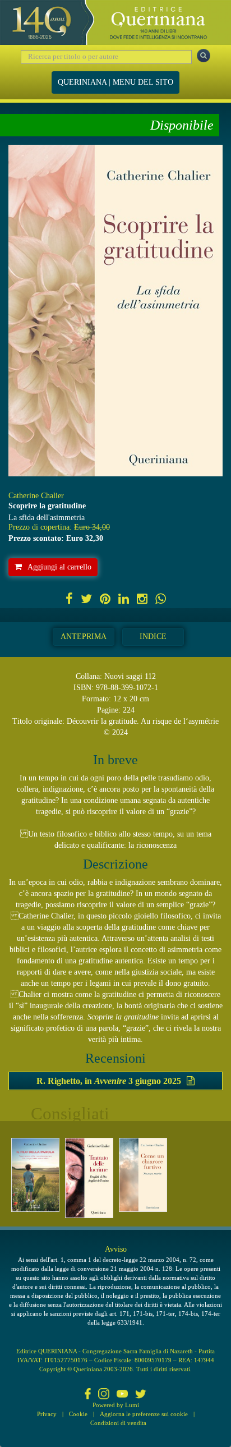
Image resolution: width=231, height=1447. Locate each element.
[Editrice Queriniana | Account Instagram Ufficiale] (103, 1394)
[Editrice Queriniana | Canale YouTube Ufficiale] (122, 1394)
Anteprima (84, 636)
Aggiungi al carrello (59, 567)
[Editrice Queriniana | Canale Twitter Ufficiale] (140, 1394)
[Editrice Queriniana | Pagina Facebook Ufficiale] (88, 1394)
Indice (153, 636)
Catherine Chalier (36, 495)
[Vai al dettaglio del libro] (35, 1175)
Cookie (78, 1414)
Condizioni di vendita (118, 1423)
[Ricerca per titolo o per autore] (203, 55)
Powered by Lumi (116, 1405)
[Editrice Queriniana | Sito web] (115, 22)
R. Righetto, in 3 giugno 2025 (108, 1081)
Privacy (47, 1414)
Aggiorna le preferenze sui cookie (144, 1414)
